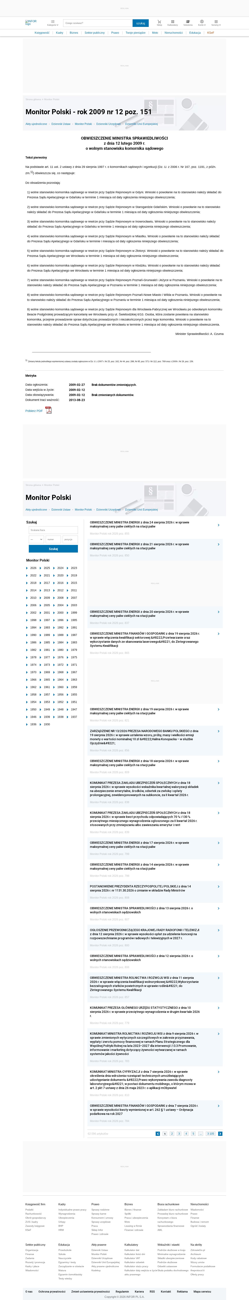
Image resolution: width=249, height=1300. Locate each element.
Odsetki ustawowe (167, 1266)
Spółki (127, 1213)
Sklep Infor (97, 1230)
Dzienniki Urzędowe (108, 124)
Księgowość (42, 32)
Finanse (195, 1217)
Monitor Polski (51, 99)
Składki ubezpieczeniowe (171, 1258)
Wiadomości (197, 1209)
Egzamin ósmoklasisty (70, 1274)
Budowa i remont (200, 1221)
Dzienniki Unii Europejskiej (141, 124)
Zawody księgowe (35, 1226)
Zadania (29, 1258)
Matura (62, 1270)
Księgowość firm (35, 1204)
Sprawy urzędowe (101, 1221)
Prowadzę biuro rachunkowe (173, 1213)
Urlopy (61, 1221)
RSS (152, 1291)
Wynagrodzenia (66, 1213)
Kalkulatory (131, 1244)
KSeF (210, 32)
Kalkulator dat (131, 1250)
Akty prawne (98, 1244)
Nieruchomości (174, 32)
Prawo (115, 32)
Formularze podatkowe (203, 1266)
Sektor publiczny (95, 32)
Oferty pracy (197, 1274)
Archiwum (196, 1254)
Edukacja (195, 32)
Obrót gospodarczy (35, 1217)
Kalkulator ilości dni (134, 1254)
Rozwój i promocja (35, 1262)
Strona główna (33, 99)
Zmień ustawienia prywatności (90, 1291)
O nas (29, 1291)
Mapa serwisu (202, 1291)
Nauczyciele (64, 1258)
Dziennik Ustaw (60, 124)
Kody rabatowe (199, 1258)
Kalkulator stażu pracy (136, 1266)
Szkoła (62, 1254)
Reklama (182, 1291)
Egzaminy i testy (67, 1262)
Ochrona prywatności (51, 1291)
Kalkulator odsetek (134, 1262)
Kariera (139, 1291)
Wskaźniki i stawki (169, 1244)
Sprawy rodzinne (100, 1209)
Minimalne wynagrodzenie (171, 1254)
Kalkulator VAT (132, 1258)
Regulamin (122, 1291)
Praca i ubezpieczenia (136, 1217)
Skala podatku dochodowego (173, 1270)
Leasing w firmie (133, 1226)
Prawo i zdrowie (99, 1234)
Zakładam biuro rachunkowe (173, 1209)
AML (160, 1230)
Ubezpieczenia (66, 1217)
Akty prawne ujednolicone (105, 1266)
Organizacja (31, 1250)
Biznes (74, 32)
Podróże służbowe (167, 1262)
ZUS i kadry (31, 1221)
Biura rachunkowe (168, 1204)
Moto (155, 32)
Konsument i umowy (102, 1217)
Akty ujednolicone (36, 124)
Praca (94, 1226)
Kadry (59, 32)
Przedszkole (64, 1250)
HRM (61, 1230)
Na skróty (196, 1244)
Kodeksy (96, 1270)
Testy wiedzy (65, 1278)
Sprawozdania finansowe (171, 1226)
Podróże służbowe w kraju (171, 1250)
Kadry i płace (32, 1266)
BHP (60, 1226)
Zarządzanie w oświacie (71, 1266)
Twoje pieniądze (136, 32)
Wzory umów (197, 1262)
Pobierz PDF (34, 411)
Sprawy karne (98, 1213)
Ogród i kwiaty (198, 1226)
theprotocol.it (197, 1270)
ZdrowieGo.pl (198, 1250)
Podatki (29, 1209)
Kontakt (166, 1291)
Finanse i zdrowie (133, 1230)
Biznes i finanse (132, 1209)
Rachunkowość (33, 1213)
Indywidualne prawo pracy (72, 1209)
